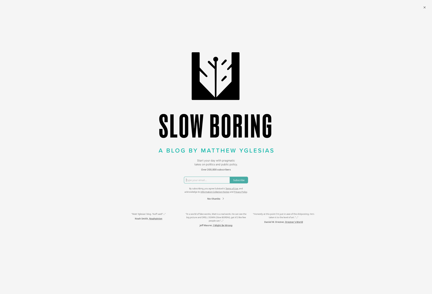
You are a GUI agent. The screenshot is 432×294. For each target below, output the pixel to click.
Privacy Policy (240, 191)
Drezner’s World (294, 222)
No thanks (213, 198)
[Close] (424, 7)
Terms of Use (231, 188)
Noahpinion (155, 218)
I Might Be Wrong (222, 225)
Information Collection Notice (215, 191)
